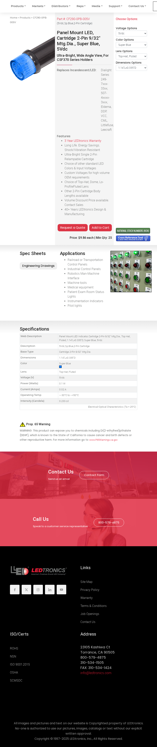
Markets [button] (37, 6)
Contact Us (87, 622)
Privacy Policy (89, 590)
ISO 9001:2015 (20, 664)
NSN (13, 656)
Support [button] (114, 6)
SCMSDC (16, 680)
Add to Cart (100, 227)
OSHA (14, 672)
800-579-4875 (108, 522)
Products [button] (17, 6)
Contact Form (94, 475)
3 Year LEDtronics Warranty (83, 141)
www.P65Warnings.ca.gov (103, 439)
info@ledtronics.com (95, 673)
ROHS (14, 648)
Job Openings (89, 614)
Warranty (86, 598)
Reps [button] (80, 6)
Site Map (86, 582)
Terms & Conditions (93, 606)
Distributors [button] (60, 6)
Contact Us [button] (136, 6)
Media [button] (96, 6)
